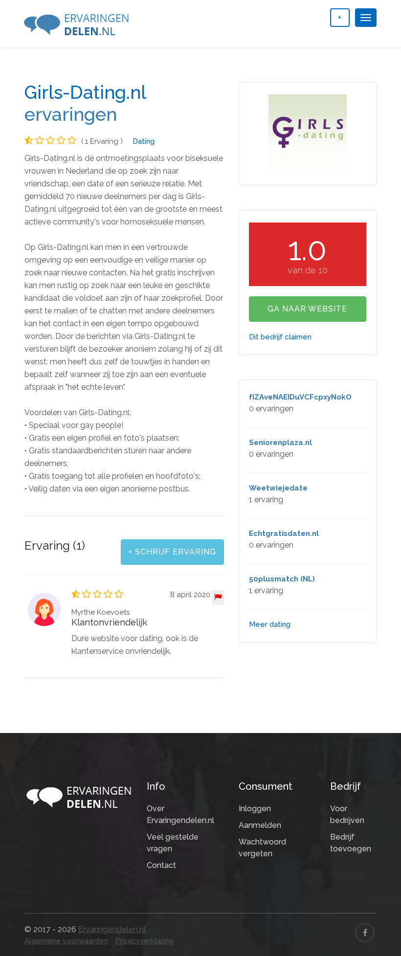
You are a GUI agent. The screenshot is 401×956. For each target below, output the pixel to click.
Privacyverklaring (144, 940)
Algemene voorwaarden (66, 940)
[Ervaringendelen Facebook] (365, 932)
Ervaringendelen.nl (112, 929)
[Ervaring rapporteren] (218, 597)
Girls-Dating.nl (85, 92)
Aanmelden (260, 825)
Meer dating (269, 624)
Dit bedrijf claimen (280, 337)
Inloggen (255, 808)
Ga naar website (307, 308)
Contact (161, 865)
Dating (144, 141)
